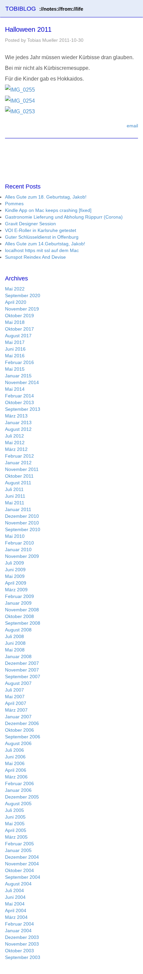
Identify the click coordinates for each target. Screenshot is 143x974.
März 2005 (16, 837)
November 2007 (22, 670)
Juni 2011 (15, 496)
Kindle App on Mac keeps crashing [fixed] (48, 210)
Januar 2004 (18, 930)
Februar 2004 (19, 924)
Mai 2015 (15, 369)
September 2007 (22, 676)
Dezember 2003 (22, 937)
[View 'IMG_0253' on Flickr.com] (20, 111)
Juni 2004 (15, 897)
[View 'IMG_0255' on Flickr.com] (20, 89)
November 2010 (22, 522)
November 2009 (22, 556)
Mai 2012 (15, 442)
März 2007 (16, 710)
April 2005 (15, 830)
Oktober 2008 (19, 616)
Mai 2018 (15, 322)
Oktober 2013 (19, 402)
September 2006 (22, 736)
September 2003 (22, 957)
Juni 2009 (15, 569)
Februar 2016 (19, 362)
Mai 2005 (15, 823)
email (132, 125)
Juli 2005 (14, 810)
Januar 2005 (18, 850)
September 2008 (22, 623)
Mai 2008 (15, 649)
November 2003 (22, 944)
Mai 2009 (15, 576)
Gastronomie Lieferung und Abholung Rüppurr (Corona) (64, 217)
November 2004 (22, 863)
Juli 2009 (14, 563)
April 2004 (15, 910)
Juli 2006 (14, 750)
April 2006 (15, 770)
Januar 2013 (18, 422)
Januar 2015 (18, 375)
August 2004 (18, 883)
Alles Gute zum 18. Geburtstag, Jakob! (45, 197)
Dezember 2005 (22, 797)
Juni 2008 (15, 643)
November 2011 (22, 469)
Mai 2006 (15, 763)
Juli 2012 (14, 436)
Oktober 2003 (19, 950)
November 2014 (22, 382)
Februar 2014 (19, 395)
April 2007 (15, 703)
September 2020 (22, 295)
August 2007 (18, 683)
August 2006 (18, 743)
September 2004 (22, 877)
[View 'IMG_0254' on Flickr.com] (20, 100)
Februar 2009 (19, 596)
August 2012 (18, 429)
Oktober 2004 (19, 870)
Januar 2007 (18, 716)
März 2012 (16, 449)
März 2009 (16, 589)
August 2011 (18, 482)
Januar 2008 (18, 656)
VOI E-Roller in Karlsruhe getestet (40, 230)
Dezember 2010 (22, 516)
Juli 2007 (14, 690)
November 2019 (22, 309)
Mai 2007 (15, 696)
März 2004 (16, 917)
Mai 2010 (15, 536)
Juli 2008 (14, 636)
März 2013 (16, 415)
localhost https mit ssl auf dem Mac (42, 250)
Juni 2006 (15, 756)
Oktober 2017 (19, 329)
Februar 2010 (19, 542)
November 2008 (22, 609)
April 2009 (15, 583)
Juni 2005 (15, 817)
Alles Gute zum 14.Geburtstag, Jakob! (45, 243)
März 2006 (16, 776)
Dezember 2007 (22, 663)
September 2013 (22, 409)
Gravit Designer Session (30, 223)
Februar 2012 (19, 456)
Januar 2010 (18, 549)
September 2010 (22, 529)
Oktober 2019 (19, 315)
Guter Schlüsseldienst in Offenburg (41, 237)
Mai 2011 (14, 502)
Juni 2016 (15, 349)
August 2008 (18, 629)
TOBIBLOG (44, 8)
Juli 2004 (14, 890)
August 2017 (18, 335)
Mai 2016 (15, 355)
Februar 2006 (19, 783)
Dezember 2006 (22, 723)
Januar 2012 (18, 462)
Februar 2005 (19, 843)
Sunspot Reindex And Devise (35, 257)
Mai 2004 (15, 903)
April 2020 (15, 302)
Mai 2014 (15, 389)
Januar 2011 (18, 509)
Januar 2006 (18, 790)
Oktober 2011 (19, 476)
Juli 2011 (14, 489)
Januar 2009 (18, 603)
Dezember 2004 (22, 857)
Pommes (14, 203)
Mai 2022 (15, 288)
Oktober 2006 (19, 730)
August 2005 (18, 803)
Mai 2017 (15, 342)
